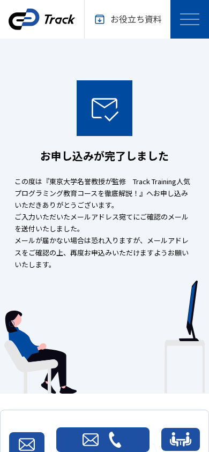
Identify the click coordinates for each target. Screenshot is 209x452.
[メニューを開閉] (189, 19)
